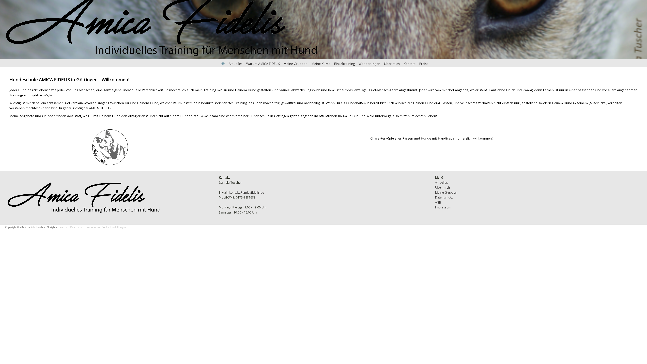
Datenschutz (444, 197)
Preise (423, 63)
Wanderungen (369, 63)
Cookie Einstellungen (114, 227)
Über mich (392, 63)
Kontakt (409, 63)
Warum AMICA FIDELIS (263, 63)
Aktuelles (235, 63)
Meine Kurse (320, 63)
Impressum (443, 207)
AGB (438, 202)
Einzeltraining (344, 63)
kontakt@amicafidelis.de (246, 192)
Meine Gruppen (295, 63)
